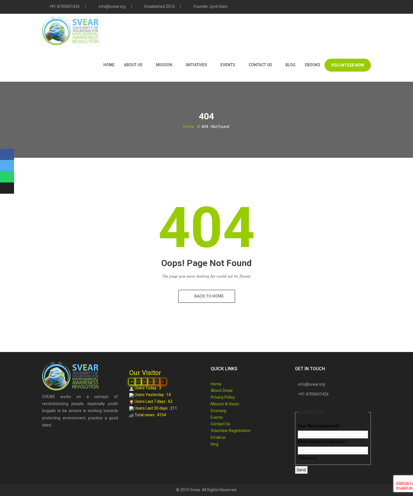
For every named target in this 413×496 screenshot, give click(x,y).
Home (109, 65)
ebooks (312, 65)
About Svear (222, 390)
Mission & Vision (225, 404)
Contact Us (260, 65)
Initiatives (196, 65)
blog (290, 65)
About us (133, 65)
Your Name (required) (319, 426)
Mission (164, 65)
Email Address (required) (323, 441)
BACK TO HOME (208, 296)
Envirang (218, 410)
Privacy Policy (223, 397)
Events (228, 65)
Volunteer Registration (231, 430)
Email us (218, 437)
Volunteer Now (347, 65)
